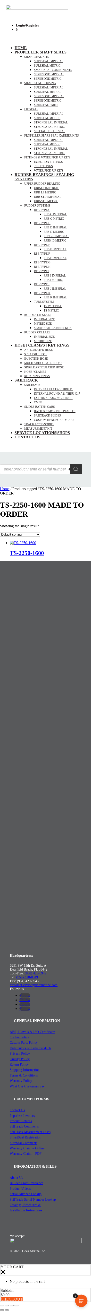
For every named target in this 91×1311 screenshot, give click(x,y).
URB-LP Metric (45, 192)
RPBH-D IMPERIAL (56, 236)
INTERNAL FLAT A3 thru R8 (53, 389)
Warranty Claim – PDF (25, 1153)
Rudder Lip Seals (37, 315)
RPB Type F (42, 253)
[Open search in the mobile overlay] (41, 469)
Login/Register (27, 25)
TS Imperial (53, 306)
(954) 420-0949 (27, 977)
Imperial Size (44, 319)
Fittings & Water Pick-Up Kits (47, 157)
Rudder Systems (37, 205)
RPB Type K (42, 293)
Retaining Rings (37, 376)
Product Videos (20, 1188)
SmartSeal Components (53, 70)
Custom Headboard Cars (54, 420)
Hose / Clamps (35, 371)
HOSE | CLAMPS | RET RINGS (42, 345)
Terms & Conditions (24, 1075)
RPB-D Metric (54, 232)
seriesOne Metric (47, 78)
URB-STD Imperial (47, 197)
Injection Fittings (48, 162)
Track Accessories (39, 424)
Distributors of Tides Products (30, 1048)
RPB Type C (42, 210)
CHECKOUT (12, 1299)
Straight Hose (35, 354)
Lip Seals (31, 109)
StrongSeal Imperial (51, 122)
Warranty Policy (21, 1081)
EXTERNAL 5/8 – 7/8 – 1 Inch (53, 398)
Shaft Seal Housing (40, 83)
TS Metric (51, 310)
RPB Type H (42, 267)
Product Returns (21, 1121)
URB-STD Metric (46, 201)
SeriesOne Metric (47, 100)
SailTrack (26, 380)
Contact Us (27, 437)
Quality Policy (20, 1059)
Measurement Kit (38, 428)
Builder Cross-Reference (26, 1183)
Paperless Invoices (22, 1116)
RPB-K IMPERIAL (55, 297)
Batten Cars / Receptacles (54, 411)
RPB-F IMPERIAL (55, 258)
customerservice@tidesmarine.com (34, 985)
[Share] (12, 1305)
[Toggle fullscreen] (7, 1305)
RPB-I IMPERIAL (55, 275)
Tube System (44, 302)
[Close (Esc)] (16, 1305)
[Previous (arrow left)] (2, 1310)
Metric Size (43, 323)
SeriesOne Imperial (49, 96)
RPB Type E (42, 245)
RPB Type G (42, 262)
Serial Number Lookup (25, 1194)
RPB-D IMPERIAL (55, 227)
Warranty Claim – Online (27, 1148)
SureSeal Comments (23, 1143)
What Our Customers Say (27, 1086)
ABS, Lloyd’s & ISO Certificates (32, 1032)
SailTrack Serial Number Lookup (33, 1199)
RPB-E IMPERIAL (55, 249)
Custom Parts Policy (24, 1042)
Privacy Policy (20, 1053)
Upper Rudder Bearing (42, 183)
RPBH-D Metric (55, 240)
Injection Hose (36, 358)
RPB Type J (42, 284)
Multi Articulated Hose (43, 363)
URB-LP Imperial (46, 188)
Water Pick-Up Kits (48, 170)
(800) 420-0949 (35, 973)
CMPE (38, 402)
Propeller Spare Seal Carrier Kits (51, 135)
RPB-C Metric (54, 218)
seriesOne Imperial (49, 74)
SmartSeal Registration (25, 1137)
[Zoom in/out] (2, 1305)
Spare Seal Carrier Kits (53, 328)
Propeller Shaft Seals (40, 52)
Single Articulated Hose (44, 367)
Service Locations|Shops (42, 433)
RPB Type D (42, 223)
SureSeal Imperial (48, 61)
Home (21, 48)
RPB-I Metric (53, 280)
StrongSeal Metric (49, 127)
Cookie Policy (19, 1037)
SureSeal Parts (46, 105)
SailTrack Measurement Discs (30, 1132)
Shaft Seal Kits (36, 57)
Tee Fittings (43, 166)
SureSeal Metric (47, 65)
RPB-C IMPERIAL (55, 214)
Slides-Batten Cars (39, 406)
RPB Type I (41, 271)
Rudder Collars (37, 332)
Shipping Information (25, 1070)
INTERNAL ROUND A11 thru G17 (57, 393)
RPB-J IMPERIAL (55, 288)
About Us (16, 1178)
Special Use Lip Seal (49, 131)
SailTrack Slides (47, 415)
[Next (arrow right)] (7, 1310)
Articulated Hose (38, 350)
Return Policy (19, 1064)
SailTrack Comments (24, 1126)
